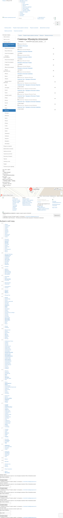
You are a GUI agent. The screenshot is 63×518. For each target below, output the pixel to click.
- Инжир (6, 97)
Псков (6, 390)
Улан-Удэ (7, 439)
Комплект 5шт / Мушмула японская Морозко (29, 85)
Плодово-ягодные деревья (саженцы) (20, 27)
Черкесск (7, 455)
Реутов (6, 397)
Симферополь (8, 416)
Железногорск (8, 282)
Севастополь (7, 410)
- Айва (5, 85)
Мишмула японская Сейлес (25, 57)
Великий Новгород (8, 254)
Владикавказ (7, 256)
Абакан (6, 224)
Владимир (7, 257)
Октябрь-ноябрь (7, 180)
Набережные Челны (9, 341)
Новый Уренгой (8, 364)
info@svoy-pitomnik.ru (41, 210)
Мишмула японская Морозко (25, 51)
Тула (6, 435)
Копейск (6, 313)
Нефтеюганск (7, 348)
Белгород (7, 244)
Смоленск (7, 418)
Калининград (7, 298)
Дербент (6, 269)
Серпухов (7, 415)
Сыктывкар (7, 426)
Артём (6, 233)
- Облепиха (6, 115)
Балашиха (7, 240)
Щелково (6, 461)
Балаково (7, 239)
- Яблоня (6, 73)
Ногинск (6, 365)
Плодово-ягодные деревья (27, 200)
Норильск (7, 367)
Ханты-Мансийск (8, 446)
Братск (6, 250)
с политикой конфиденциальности (32, 216)
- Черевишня (6, 133)
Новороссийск (8, 358)
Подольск (7, 388)
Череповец (7, 454)
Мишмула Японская (23, 46)
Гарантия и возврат (26, 10)
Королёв (6, 315)
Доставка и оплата (23, 0)
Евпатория (7, 276)
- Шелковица (6, 143)
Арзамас (6, 230)
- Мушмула (6, 110)
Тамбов (6, 430)
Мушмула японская (49, 35)
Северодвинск (8, 411)
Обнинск (6, 370)
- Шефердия (6, 64)
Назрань (6, 342)
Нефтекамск (7, 347)
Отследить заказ (25, 9)
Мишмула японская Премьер (25, 68)
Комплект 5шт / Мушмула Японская (27, 79)
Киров (6, 307)
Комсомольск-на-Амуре (9, 312)
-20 (4, 186)
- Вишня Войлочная (8, 50)
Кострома (7, 316)
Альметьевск (7, 225)
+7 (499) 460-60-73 (41, 17)
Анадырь (6, 226)
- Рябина (6, 123)
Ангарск (6, 229)
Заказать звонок (40, 18)
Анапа (6, 228)
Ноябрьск (7, 368)
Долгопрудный (8, 272)
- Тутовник (6, 128)
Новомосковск (8, 357)
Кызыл (6, 323)
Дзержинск (7, 270)
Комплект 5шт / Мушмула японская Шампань (29, 107)
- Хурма (5, 130)
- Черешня (6, 138)
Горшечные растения (18, 30)
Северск (6, 413)
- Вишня (6, 76)
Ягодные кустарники (34, 27)
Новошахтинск (8, 363)
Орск (6, 379)
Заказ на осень (7, 39)
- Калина (6, 100)
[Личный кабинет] (55, 17)
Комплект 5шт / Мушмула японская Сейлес (29, 90)
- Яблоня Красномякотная (7, 70)
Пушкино (6, 392)
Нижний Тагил (8, 353)
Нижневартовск (8, 349)
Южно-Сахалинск (8, 469)
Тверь (6, 431)
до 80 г (9, 177)
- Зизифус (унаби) (8, 95)
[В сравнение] (53, 48)
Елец (6, 277)
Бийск (6, 248)
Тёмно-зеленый (6, 172)
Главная (20, 35)
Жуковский (7, 284)
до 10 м (5, 183)
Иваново (6, 290)
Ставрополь (7, 420)
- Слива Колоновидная (8, 62)
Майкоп (6, 331)
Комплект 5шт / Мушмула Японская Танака (29, 96)
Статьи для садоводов (26, 6)
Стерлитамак (7, 423)
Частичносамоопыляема (8, 175)
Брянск (6, 251)
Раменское (7, 395)
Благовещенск (8, 249)
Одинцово (7, 372)
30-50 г (5, 177)
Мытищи (6, 338)
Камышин (7, 302)
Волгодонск (7, 260)
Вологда (6, 262)
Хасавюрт (7, 447)
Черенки (5, 158)
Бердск (6, 245)
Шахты (6, 459)
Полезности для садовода (9, 166)
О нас (23, 3)
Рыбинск (6, 400)
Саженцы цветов (7, 27)
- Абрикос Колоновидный (9, 48)
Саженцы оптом (7, 161)
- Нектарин (6, 113)
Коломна (6, 311)
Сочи (6, 419)
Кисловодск (7, 308)
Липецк (6, 326)
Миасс (6, 333)
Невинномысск (8, 346)
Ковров (6, 310)
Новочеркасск (7, 362)
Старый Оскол (8, 421)
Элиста (6, 465)
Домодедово (7, 274)
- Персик (6, 120)
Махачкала (7, 332)
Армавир (6, 231)
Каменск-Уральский (9, 301)
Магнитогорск (7, 329)
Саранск (6, 408)
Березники (7, 246)
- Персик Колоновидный (9, 59)
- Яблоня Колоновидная (9, 67)
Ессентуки (7, 280)
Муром (6, 337)
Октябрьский (7, 373)
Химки (6, 449)
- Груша (5, 92)
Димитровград (8, 271)
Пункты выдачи (25, 8)
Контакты (22, 15)
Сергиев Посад (8, 414)
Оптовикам (22, 14)
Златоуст (6, 287)
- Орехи (5, 118)
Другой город (40, 206)
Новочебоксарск (8, 360)
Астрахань (7, 235)
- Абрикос (6, 78)
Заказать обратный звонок (43, 208)
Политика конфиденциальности (56, 202)
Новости (24, 5)
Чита (6, 456)
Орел (6, 375)
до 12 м (9, 183)
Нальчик (6, 343)
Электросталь (7, 464)
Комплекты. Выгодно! (8, 156)
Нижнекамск (7, 351)
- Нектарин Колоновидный (7, 56)
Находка (6, 344)
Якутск (6, 471)
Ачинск (6, 236)
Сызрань (6, 425)
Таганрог (6, 429)
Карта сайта (54, 207)
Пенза (6, 382)
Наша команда (25, 4)
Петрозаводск (7, 385)
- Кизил (5, 108)
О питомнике (22, 1)
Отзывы (21, 13)
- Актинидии (6, 87)
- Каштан (6, 102)
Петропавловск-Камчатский (10, 387)
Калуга (6, 300)
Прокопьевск (7, 389)
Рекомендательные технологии (56, 205)
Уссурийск (7, 441)
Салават (6, 404)
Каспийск (7, 303)
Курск (6, 322)
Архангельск (7, 234)
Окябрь (13, 180)
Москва (4, 0)
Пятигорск (7, 393)
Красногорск (7, 317)
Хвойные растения (8, 30)
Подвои (5, 164)
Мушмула (42, 35)
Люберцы (7, 327)
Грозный (6, 266)
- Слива (5, 125)
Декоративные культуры (45, 27)
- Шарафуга (6, 141)
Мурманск (7, 336)
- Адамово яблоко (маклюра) (7, 82)
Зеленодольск (8, 286)
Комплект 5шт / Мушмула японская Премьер (29, 101)
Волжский (7, 261)
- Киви (5, 105)
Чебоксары (7, 451)
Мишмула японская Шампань (25, 73)
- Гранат (6, 90)
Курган (6, 321)
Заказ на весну (7, 36)
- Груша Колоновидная (8, 53)
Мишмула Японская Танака (25, 62)
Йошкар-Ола (7, 295)
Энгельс (6, 466)
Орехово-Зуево (8, 378)
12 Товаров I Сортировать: (25, 41)
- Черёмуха (6, 136)
